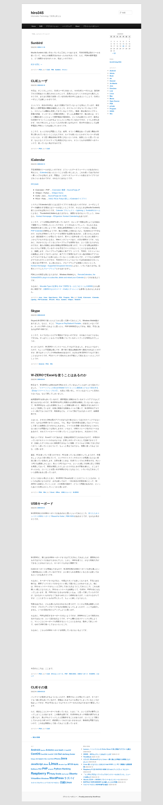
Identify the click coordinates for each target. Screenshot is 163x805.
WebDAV (78, 299)
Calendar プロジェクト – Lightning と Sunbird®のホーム (78, 210)
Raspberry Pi (40, 773)
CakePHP (68, 750)
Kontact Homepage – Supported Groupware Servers (51, 265)
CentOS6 (44, 754)
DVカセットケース (57, 674)
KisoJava (113, 88)
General (41, 364)
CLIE (48, 70)
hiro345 (37, 12)
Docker (72, 754)
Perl (40, 769)
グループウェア (49, 268)
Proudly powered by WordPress (89, 797)
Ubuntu (73, 773)
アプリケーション (52, 26)
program (50, 769)
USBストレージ (66, 492)
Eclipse (33, 759)
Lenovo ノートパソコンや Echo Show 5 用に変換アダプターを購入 (107, 749)
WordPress (56, 778)
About (77, 26)
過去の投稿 (35, 737)
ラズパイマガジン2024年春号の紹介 (95, 784)
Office (58, 492)
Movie (112, 98)
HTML (45, 759)
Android (113, 70)
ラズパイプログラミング (39, 783)
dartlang (65, 754)
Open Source (53, 297)
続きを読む (36, 64)
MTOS (70, 764)
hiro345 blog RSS (115, 62)
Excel (52, 492)
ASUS (56, 750)
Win (72, 297)
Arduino (50, 749)
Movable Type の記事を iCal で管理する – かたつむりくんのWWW (66, 286)
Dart (60, 753)
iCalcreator (87, 297)
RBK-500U (72, 674)
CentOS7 (51, 754)
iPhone (57, 758)
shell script (65, 774)
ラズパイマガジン (53, 783)
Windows (45, 778)
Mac (111, 96)
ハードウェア (67, 26)
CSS (56, 754)
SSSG (112, 111)
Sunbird (37, 43)
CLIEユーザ (39, 81)
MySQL (76, 764)
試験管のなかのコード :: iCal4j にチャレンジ (61, 289)
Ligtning (33, 299)
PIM (52, 70)
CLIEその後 (39, 687)
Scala (58, 773)
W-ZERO (76, 492)
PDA (40, 70)
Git (37, 759)
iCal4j (80, 297)
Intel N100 (50, 759)
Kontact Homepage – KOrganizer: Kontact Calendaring (57, 216)
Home (34, 26)
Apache (42, 750)
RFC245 (52, 299)
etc (111, 78)
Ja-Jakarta (113, 83)
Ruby (52, 773)
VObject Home (57, 193)
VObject (70, 299)
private (112, 106)
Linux (45, 297)
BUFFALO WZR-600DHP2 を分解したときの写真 (100, 782)
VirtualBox (36, 778)
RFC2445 (34, 184)
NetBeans (34, 769)
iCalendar (38, 159)
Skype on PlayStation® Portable (68, 323)
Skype (35, 310)
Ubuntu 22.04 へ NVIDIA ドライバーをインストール (101, 779)
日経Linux (66, 782)
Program (66, 297)
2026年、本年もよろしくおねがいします (97, 754)
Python (58, 768)
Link (111, 91)
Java (40, 297)
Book (111, 76)
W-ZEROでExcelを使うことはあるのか (59, 375)
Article (112, 73)
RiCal (58, 299)
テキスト (65, 70)
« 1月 (114, 53)
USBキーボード (42, 503)
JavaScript (37, 764)
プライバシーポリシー (91, 26)
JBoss (45, 764)
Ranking (66, 768)
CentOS (35, 754)
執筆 (40, 26)
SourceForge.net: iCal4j (57, 195)
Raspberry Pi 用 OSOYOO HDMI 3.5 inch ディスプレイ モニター (106, 769)
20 (123, 46)
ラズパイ (69, 778)
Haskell (40, 759)
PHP (45, 768)
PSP (66, 674)
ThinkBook (87, 757)
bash (61, 750)
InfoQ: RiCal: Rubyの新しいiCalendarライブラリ (68, 198)
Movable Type (63, 764)
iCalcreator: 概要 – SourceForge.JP (66, 190)
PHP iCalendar (36, 230)
